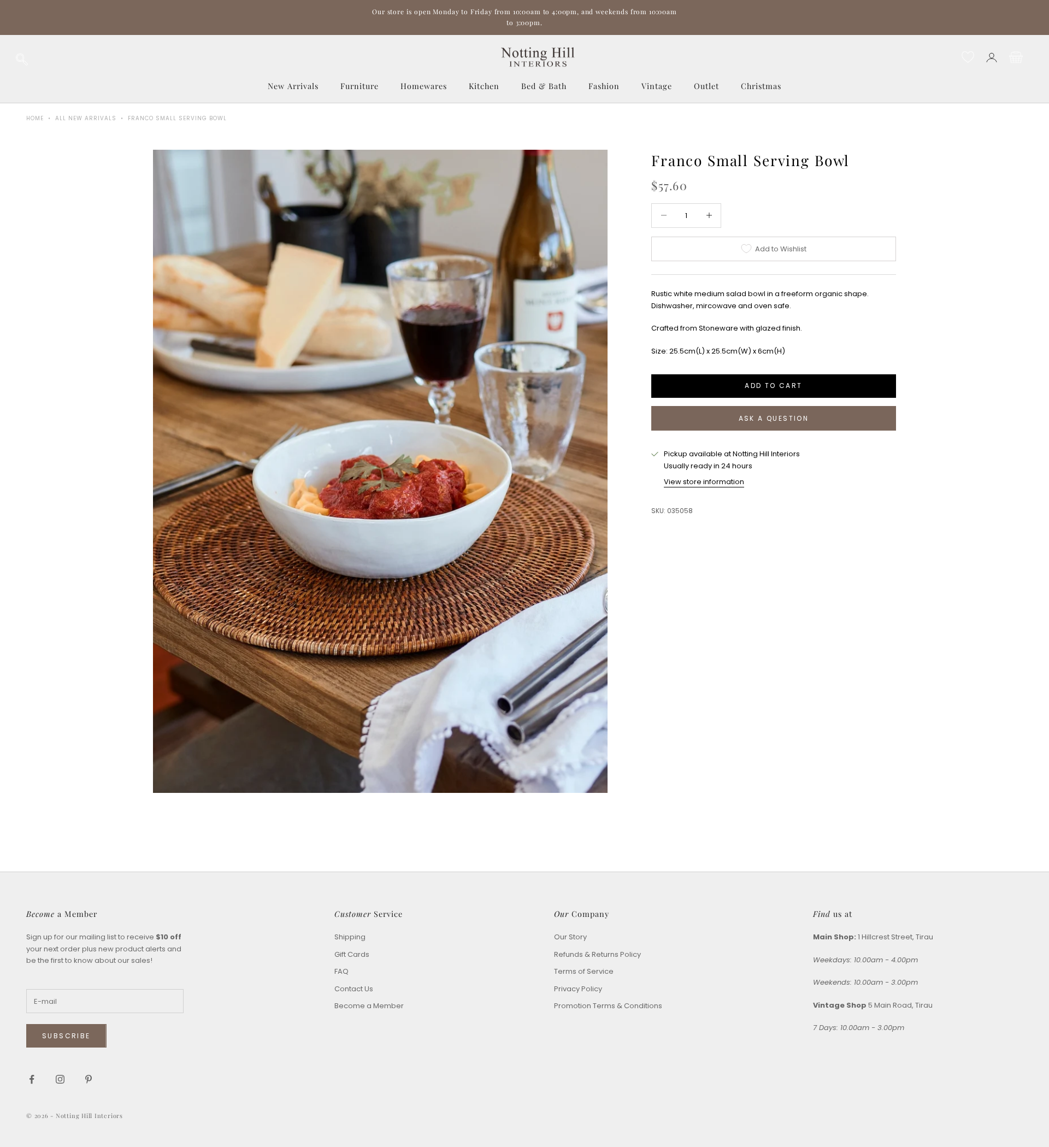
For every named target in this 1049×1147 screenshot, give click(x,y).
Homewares (423, 85)
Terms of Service (584, 971)
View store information (704, 482)
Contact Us (353, 989)
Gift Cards (351, 954)
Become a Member (369, 1006)
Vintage (656, 85)
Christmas (761, 85)
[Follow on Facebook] (31, 1079)
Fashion (604, 85)
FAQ (341, 971)
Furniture (359, 85)
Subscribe (66, 1035)
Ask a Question (774, 418)
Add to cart (773, 385)
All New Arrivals (85, 118)
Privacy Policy (578, 989)
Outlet (706, 85)
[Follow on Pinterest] (88, 1079)
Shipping (350, 937)
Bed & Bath (544, 85)
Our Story (570, 937)
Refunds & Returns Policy (597, 954)
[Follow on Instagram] (60, 1079)
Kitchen (484, 85)
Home (35, 118)
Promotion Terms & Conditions (608, 1006)
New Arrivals (293, 85)
